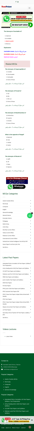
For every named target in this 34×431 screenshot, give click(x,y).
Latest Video (9, 336)
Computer (5, 206)
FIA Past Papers (7, 285)
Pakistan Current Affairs (9, 235)
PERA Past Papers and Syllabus (11, 277)
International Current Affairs (10, 238)
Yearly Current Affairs (8, 232)
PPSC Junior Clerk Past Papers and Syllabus (14, 288)
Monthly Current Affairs (9, 230)
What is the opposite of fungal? (14, 134)
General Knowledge (8, 212)
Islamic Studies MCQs (8, 201)
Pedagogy (5, 221)
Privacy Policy (16, 428)
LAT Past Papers (7, 310)
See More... (5, 247)
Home (2, 428)
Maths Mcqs (6, 224)
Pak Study (5, 203)
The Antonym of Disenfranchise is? (15, 113)
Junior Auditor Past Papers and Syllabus (13, 280)
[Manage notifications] (30, 427)
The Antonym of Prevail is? (13, 91)
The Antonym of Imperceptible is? (15, 69)
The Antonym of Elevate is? (13, 156)
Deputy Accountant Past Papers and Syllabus (14, 307)
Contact (23, 428)
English (4, 209)
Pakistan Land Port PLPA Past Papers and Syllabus (16, 274)
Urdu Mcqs (5, 227)
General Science (7, 215)
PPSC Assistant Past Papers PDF (11, 291)
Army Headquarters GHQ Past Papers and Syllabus (16, 268)
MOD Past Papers (7, 283)
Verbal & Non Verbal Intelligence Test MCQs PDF (15, 241)
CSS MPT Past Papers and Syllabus (11, 271)
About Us (8, 428)
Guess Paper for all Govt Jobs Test (11, 244)
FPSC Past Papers (7, 299)
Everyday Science (7, 218)
